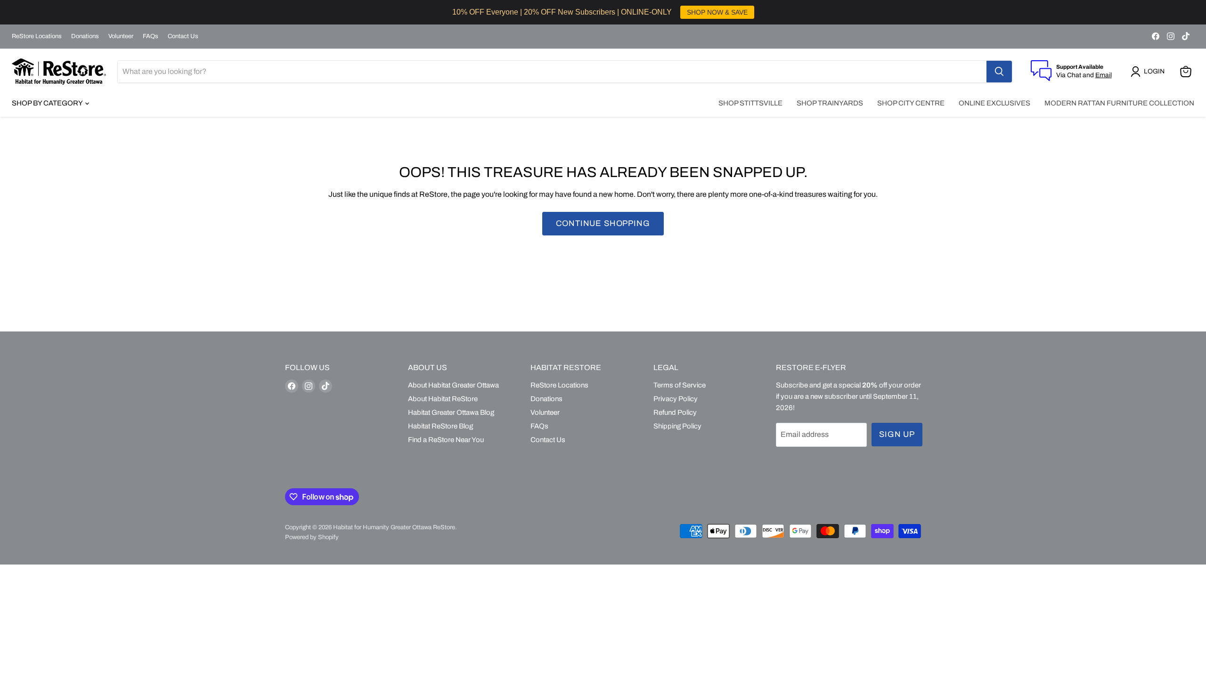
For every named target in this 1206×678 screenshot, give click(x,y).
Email (1103, 75)
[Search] (999, 71)
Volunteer (120, 36)
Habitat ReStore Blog (440, 426)
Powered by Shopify (312, 537)
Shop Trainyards (830, 103)
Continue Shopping (603, 223)
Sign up (897, 434)
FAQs (150, 36)
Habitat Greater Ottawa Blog (451, 412)
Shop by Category (48, 103)
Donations (85, 36)
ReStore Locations (37, 36)
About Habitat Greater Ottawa (453, 385)
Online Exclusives (994, 103)
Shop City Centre (911, 103)
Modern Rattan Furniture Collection (1119, 103)
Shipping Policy (677, 426)
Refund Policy (675, 412)
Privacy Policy (675, 399)
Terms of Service (679, 385)
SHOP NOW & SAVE (717, 12)
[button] (1149, 71)
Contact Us (183, 36)
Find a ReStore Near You (446, 440)
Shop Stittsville (750, 103)
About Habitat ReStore (443, 399)
